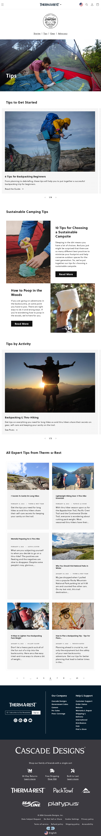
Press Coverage (58, 713)
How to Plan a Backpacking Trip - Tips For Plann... (73, 637)
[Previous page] (17, 678)
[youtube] (30, 720)
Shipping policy (73, 824)
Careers (55, 707)
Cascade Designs (59, 701)
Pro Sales (56, 710)
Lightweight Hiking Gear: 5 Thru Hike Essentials (71, 497)
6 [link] (50, 678)
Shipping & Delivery (81, 715)
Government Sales (60, 704)
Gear (52, 33)
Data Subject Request (31, 819)
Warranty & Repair (84, 710)
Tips (45, 33)
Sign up (36, 713)
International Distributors (81, 721)
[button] (86, 4)
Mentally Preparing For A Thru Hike (25, 539)
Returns (79, 707)
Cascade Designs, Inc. (53, 815)
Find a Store (81, 729)
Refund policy (57, 824)
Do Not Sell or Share (53, 819)
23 (77, 678)
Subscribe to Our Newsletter (20, 712)
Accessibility (87, 824)
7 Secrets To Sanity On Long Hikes (25, 496)
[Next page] (83, 678)
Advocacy (62, 33)
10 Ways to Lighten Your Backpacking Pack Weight (26, 637)
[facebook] (20, 720)
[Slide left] (45, 197)
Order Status (81, 704)
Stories (37, 33)
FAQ (78, 726)
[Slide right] (56, 197)
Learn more (29, 779)
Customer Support (84, 701)
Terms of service (41, 824)
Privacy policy (87, 819)
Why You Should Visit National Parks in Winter (72, 567)
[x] (25, 720)
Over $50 (52, 779)
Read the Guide (12, 189)
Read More (66, 274)
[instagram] (15, 720)
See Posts (9, 430)
